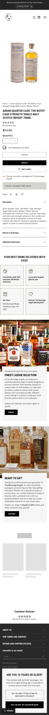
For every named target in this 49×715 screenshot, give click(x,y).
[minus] (5, 140)
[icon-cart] (39, 17)
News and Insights (10, 667)
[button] (8, 122)
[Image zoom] (24, 62)
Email (6, 656)
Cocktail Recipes (10, 663)
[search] (34, 17)
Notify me (24, 163)
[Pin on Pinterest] (22, 194)
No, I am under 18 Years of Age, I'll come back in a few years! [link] (24, 694)
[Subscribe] (43, 656)
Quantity (8, 135)
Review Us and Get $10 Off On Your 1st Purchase (24, 3)
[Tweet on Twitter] (16, 194)
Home (5, 103)
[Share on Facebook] (11, 194)
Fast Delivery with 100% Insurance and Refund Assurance (11, 279)
